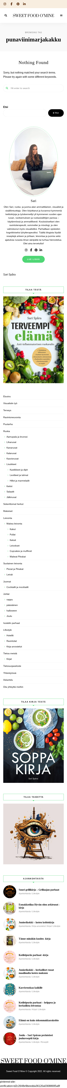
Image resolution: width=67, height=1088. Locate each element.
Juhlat (6, 594)
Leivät (10, 574)
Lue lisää (33, 259)
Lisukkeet (11, 464)
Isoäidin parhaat (11, 623)
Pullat (12, 534)
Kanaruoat (12, 447)
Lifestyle (7, 630)
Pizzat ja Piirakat (15, 569)
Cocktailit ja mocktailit (17, 587)
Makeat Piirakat (18, 556)
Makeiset (8, 511)
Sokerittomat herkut (13, 504)
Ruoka (6, 431)
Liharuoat (11, 442)
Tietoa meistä (10, 653)
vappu (10, 599)
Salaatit (10, 491)
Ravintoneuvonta (12, 417)
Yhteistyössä (9, 673)
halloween (12, 610)
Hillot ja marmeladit (19, 480)
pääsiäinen (12, 605)
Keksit (13, 540)
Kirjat (9, 659)
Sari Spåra (9, 274)
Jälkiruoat (11, 497)
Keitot (9, 486)
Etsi (5, 107)
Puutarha (8, 424)
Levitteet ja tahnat (19, 475)
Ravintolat (12, 641)
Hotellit (10, 635)
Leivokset (15, 545)
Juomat (7, 581)
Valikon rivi (26, 250)
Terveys (7, 410)
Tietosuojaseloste (12, 666)
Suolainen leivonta (12, 563)
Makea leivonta (14, 523)
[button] (33, 10)
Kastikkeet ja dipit (19, 469)
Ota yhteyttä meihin (13, 687)
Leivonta (7, 518)
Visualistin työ (10, 403)
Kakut (13, 529)
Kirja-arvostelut (14, 646)
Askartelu (8, 680)
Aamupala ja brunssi (17, 436)
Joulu (9, 616)
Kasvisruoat (13, 458)
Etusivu (7, 396)
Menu (61, 15)
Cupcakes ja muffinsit (21, 551)
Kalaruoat (11, 453)
